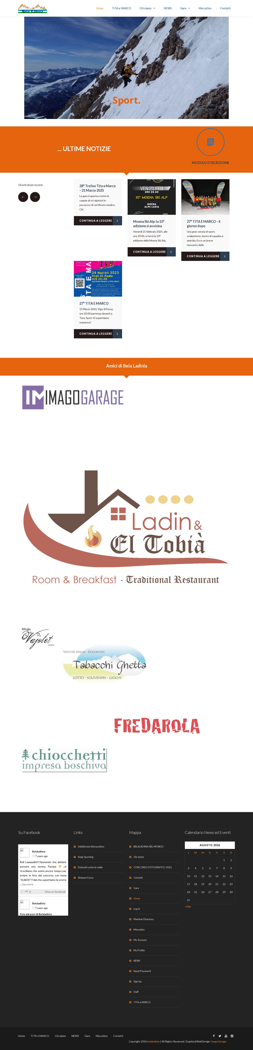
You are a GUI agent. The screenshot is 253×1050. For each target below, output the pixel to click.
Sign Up (138, 981)
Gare (183, 8)
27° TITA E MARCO (94, 303)
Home (99, 8)
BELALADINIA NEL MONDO (149, 846)
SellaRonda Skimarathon (91, 846)
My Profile (139, 950)
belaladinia (153, 1041)
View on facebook (55, 891)
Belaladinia (38, 851)
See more (27, 884)
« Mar (188, 906)
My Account (140, 939)
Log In (137, 908)
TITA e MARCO (121, 8)
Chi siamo (146, 8)
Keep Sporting (85, 856)
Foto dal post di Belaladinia (36, 914)
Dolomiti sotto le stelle (90, 867)
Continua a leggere (95, 220)
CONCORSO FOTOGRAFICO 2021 (153, 867)
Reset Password (142, 971)
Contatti (225, 8)
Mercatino (205, 8)
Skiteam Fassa (85, 877)
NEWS (168, 8)
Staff (136, 991)
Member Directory (144, 919)
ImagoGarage (218, 1041)
